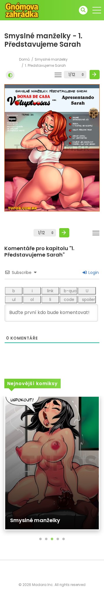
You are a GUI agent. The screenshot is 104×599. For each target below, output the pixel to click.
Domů (24, 59)
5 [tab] (63, 539)
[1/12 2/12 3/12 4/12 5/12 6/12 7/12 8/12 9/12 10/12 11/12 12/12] (75, 74)
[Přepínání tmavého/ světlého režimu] (10, 75)
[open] (96, 10)
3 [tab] (52, 539)
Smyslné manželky (51, 59)
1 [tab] (40, 539)
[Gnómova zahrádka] (22, 10)
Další (95, 74)
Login (93, 272)
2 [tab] (46, 539)
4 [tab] (58, 539)
